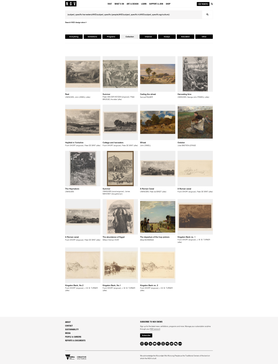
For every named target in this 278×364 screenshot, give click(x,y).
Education (185, 37)
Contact (69, 326)
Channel (148, 37)
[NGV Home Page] (70, 4)
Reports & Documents (75, 341)
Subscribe (146, 335)
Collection (130, 37)
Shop (168, 4)
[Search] (212, 4)
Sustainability (72, 330)
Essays (167, 37)
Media (67, 333)
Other (204, 37)
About (68, 322)
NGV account (155, 329)
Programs (111, 37)
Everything (73, 37)
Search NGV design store (75, 22)
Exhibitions (92, 37)
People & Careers (73, 337)
